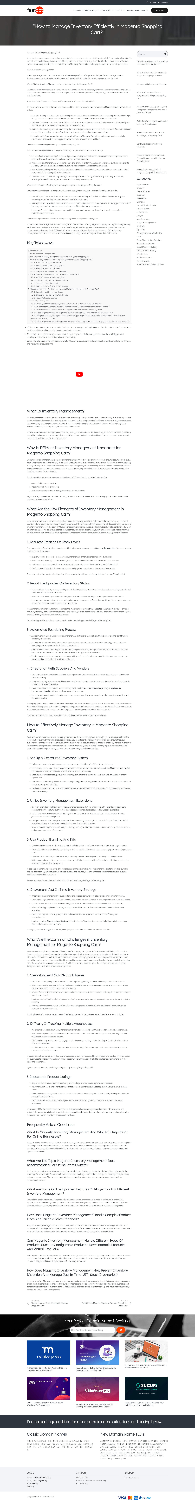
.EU (70, 1441)
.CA (54, 1447)
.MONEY (112, 1450)
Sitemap (30, 1486)
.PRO (102, 1452)
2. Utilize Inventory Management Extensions (49, 280)
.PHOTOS (122, 1447)
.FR (44, 1447)
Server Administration (146, 243)
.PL (68, 1447)
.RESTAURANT (124, 1452)
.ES (67, 1444)
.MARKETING (105, 1458)
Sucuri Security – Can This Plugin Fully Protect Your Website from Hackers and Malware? (144, 1404)
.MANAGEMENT (157, 1444)
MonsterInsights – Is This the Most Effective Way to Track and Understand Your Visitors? (96, 1369)
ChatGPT (140, 188)
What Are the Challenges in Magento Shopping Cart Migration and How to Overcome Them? (152, 110)
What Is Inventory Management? (41, 253)
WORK (151, 1447)
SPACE (138, 1447)
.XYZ (124, 1458)
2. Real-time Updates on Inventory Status (48, 265)
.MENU (113, 1447)
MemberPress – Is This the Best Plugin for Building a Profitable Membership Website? (47, 1369)
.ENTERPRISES (143, 1444)
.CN (49, 1447)
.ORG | (44, 1444)
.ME (65, 1441)
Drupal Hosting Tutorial (146, 205)
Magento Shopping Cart (147, 222)
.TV (81, 1441)
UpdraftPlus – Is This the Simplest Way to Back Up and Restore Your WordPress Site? (146, 1366)
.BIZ (60, 1441)
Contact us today (132, 1477)
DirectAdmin (142, 198)
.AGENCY (122, 1455)
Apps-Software (143, 184)
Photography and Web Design (149, 233)
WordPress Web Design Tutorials (150, 264)
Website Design (143, 261)
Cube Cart (141, 195)
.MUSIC (141, 1450)
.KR (76, 1447)
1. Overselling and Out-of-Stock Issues (47, 292)
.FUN (158, 1447)
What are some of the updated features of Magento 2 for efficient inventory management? (67, 309)
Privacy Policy (32, 1483)
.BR (81, 1447)
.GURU (112, 1444)
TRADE (130, 1447)
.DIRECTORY (131, 1444)
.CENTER (120, 1444)
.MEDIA (113, 1455)
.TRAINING (153, 1441)
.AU (35, 1441)
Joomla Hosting (143, 219)
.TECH (152, 1455)
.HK (62, 1444)
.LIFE (115, 1452)
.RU (92, 1444)
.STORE (160, 1455)
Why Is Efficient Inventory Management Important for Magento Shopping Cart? (59, 256)
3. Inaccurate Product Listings (44, 298)
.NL (53, 1444)
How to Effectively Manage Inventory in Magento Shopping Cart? (53, 274)
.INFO (36, 1444)
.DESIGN (137, 1455)
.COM (29, 1441)
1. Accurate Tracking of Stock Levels (46, 262)
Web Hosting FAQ (144, 257)
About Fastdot (82, 1483)
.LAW (130, 1455)
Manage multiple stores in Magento (151, 84)
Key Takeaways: (35, 251)
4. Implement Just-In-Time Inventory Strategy (49, 286)
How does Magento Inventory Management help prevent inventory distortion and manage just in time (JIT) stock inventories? (80, 321)
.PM (34, 1447)
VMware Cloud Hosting (146, 250)
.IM (29, 1447)
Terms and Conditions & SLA (39, 1477)
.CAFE (149, 1452)
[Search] (165, 54)
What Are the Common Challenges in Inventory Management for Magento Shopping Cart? (63, 289)
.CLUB (108, 1452)
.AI (128, 1450)
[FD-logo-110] (35, 10)
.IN (28, 1450)
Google (140, 216)
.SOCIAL (163, 1450)
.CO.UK (86, 1444)
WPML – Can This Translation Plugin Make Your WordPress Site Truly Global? (45, 1404)
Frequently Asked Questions (39, 301)
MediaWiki (141, 226)
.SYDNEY (88, 1447)
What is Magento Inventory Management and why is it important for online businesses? (66, 304)
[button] (82, 10)
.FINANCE (116, 1458)
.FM (57, 1444)
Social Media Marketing (146, 247)
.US (48, 1444)
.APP (156, 1450)
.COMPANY (104, 1441)
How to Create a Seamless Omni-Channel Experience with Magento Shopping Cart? (151, 158)
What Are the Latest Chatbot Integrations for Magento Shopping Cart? (151, 95)
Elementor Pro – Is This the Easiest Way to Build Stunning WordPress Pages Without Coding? (94, 1405)
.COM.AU (42, 1441)
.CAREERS (143, 1441)
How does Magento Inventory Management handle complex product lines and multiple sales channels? (72, 312)
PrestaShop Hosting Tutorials (149, 240)
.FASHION (104, 1455)
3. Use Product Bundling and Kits (45, 283)
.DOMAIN (164, 1441)
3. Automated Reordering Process (45, 268)
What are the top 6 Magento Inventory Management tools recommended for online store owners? (70, 307)
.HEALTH (156, 1452)
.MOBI (86, 1441)
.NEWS (145, 1455)
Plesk (139, 236)
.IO (133, 1452)
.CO (49, 1441)
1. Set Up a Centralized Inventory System (48, 277)
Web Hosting (142, 254)
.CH (58, 1447)
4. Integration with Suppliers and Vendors (48, 271)
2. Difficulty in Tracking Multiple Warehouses (49, 295)
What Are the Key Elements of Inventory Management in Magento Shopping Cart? (60, 259)
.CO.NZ (73, 1444)
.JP (72, 1447)
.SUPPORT (133, 1441)
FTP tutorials (142, 212)
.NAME (29, 1444)
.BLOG (133, 1450)
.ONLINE (103, 1450)
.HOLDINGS (116, 1441)
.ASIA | (76, 1441)
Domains (140, 202)
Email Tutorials (143, 209)
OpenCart (141, 229)
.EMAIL (104, 1444)
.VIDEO (149, 1450)
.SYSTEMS (104, 1447)
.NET (54, 1441)
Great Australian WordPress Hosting (91, 1480)
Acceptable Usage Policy (37, 1480)
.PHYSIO (121, 1450)
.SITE (144, 1447)
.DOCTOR (141, 1452)
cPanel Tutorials (143, 191)
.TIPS (125, 1441)
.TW (40, 1447)
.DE (79, 1444)
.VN (63, 1447)
